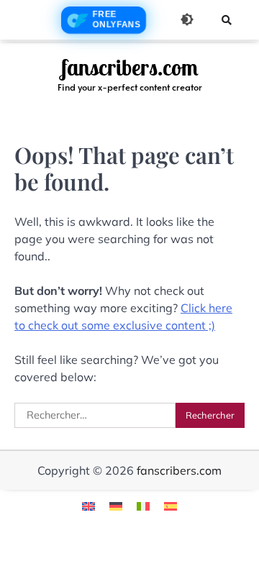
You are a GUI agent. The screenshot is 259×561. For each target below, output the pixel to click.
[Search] (226, 20)
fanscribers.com (130, 67)
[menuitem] (88, 505)
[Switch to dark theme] (187, 19)
